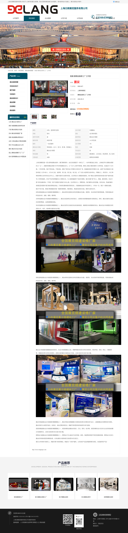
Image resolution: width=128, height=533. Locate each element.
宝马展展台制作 (51, 497)
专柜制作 (12, 94)
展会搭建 (12, 102)
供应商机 (32, 18)
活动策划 (12, 106)
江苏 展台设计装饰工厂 (15, 122)
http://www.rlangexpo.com (39, 449)
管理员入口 (36, 522)
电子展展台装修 (29, 497)
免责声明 (30, 522)
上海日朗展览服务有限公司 (20, 519)
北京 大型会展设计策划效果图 (17, 141)
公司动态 (80, 18)
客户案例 (96, 18)
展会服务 (12, 110)
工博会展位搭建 (96, 497)
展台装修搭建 (29, 70)
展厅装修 (12, 90)
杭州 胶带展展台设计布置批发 (17, 156)
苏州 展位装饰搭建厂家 (15, 133)
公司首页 (16, 18)
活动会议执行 (14, 86)
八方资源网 (23, 522)
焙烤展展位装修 (74, 497)
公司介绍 (64, 18)
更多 (25, 117)
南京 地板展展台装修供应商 (17, 125)
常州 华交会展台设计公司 (16, 145)
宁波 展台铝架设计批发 (15, 129)
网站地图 (42, 522)
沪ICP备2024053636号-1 (32, 516)
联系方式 (112, 18)
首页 (15, 70)
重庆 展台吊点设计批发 (15, 149)
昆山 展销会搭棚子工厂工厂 (17, 152)
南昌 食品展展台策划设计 (16, 137)
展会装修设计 (14, 98)
